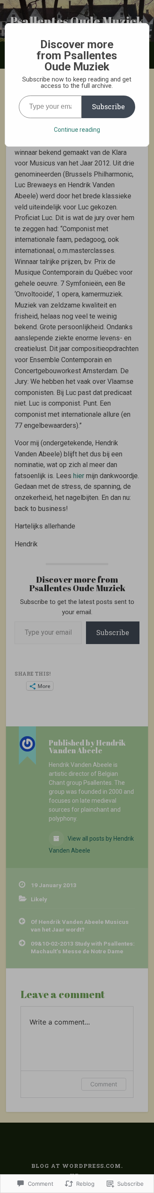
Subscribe (108, 106)
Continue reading (77, 129)
